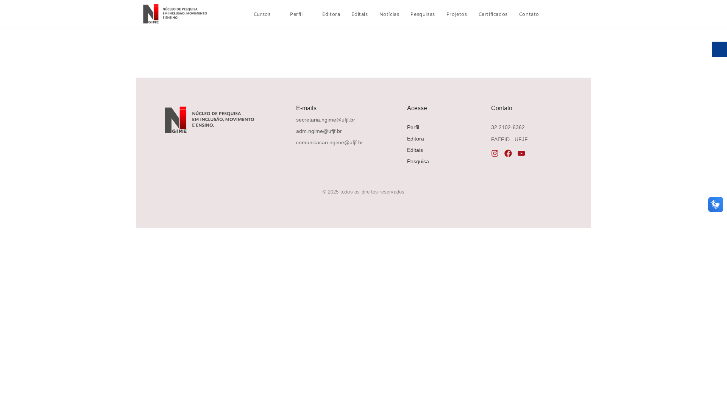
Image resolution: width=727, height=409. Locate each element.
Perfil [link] (413, 127)
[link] (174, 13)
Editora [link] (415, 139)
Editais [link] (415, 150)
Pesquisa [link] (418, 161)
